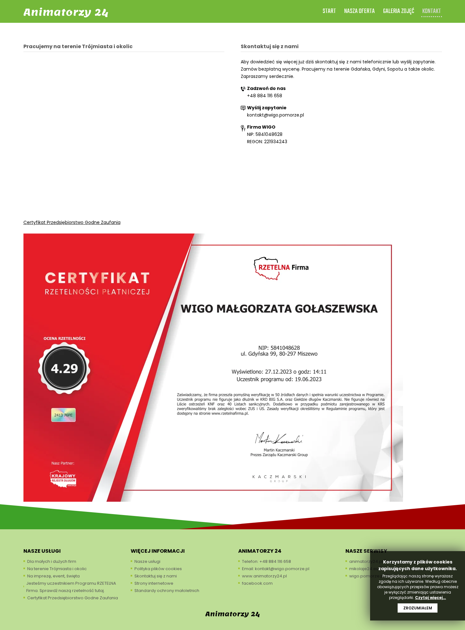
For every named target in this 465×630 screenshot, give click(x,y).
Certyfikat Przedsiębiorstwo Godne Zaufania (72, 222)
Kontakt (431, 11)
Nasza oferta (359, 11)
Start (329, 11)
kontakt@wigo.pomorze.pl (275, 115)
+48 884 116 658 (264, 95)
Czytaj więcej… (430, 597)
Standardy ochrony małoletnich (166, 591)
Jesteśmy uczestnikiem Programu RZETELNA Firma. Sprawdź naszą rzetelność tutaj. (71, 587)
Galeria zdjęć (398, 11)
